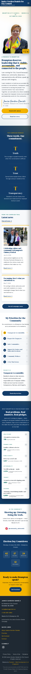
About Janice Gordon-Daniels (11, 630)
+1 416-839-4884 (7, 613)
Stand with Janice (15, 111)
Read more (8, 268)
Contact (4, 639)
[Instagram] (3, 647)
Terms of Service (23, 669)
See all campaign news (15, 306)
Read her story (15, 116)
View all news (7, 221)
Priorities (4, 633)
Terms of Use (16, 654)
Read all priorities (15, 393)
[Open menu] (28, 3)
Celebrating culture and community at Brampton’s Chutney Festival (13, 250)
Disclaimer (25, 654)
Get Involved (15, 589)
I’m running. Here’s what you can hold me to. (14, 279)
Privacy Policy (7, 654)
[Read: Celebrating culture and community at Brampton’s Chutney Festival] (15, 237)
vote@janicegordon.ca (8, 609)
